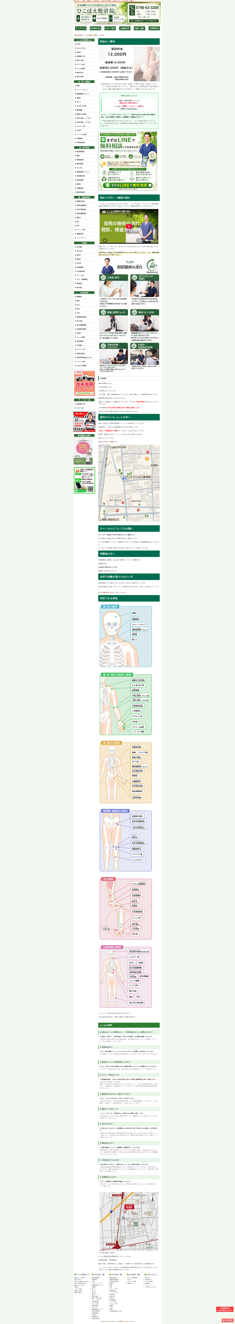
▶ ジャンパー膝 (80, 229)
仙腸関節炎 (95, 1316)
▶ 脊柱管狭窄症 (80, 176)
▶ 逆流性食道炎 (80, 353)
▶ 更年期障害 (79, 341)
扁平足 (111, 1298)
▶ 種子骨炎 (78, 287)
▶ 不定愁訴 (78, 345)
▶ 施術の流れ (79, 72)
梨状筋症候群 (96, 1318)
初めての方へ (78, 1279)
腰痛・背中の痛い (97, 1298)
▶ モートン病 (79, 275)
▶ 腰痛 (77, 155)
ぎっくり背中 (96, 1300)
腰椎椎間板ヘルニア (98, 1309)
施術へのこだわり (79, 1285)
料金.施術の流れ (95, 28)
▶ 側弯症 (78, 184)
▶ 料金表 (78, 52)
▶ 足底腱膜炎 (79, 267)
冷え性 (129, 1279)
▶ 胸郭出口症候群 (80, 114)
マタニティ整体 (131, 1281)
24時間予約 (154, 28)
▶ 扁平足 (78, 255)
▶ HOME (78, 44)
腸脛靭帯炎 (113, 1290)
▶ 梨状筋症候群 (80, 192)
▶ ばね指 (78, 130)
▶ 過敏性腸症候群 (80, 317)
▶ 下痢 (77, 313)
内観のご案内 (78, 1290)
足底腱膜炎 (113, 1300)
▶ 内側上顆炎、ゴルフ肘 (82, 122)
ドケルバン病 (113, 1303)
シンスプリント (114, 1292)
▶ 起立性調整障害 (80, 325)
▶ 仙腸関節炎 (79, 188)
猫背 (93, 1294)
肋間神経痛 (95, 1302)
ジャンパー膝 (113, 1289)
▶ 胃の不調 (78, 321)
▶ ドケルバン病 (80, 126)
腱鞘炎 (111, 1305)
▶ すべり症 (78, 168)
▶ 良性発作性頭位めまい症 (83, 357)
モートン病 (113, 1302)
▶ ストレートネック (81, 89)
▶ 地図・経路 (79, 60)
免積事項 (147, 1283)
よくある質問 (149, 1281)
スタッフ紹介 (110, 28)
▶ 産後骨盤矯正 (80, 151)
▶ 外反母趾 (78, 247)
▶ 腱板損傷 (78, 110)
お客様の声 (124, 28)
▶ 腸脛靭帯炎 (79, 234)
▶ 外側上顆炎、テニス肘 (82, 118)
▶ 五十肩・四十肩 (80, 106)
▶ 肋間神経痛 (79, 159)
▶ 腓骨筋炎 (78, 283)
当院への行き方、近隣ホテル (107, 441)
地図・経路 (139, 28)
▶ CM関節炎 (79, 138)
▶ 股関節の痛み (80, 201)
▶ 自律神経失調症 (80, 329)
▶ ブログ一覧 (79, 408)
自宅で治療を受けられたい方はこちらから (112, 592)
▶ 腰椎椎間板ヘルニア (82, 172)
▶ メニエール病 (80, 361)
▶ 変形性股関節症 (80, 205)
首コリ (94, 1289)
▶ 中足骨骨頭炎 (80, 271)
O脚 (111, 1285)
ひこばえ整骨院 (118, 1321)
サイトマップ (149, 1285)
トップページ (81, 28)
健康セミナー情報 (79, 1277)
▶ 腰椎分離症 (79, 164)
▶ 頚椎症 (78, 98)
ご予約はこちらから (150, 1287)
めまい (111, 1307)
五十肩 (94, 1292)
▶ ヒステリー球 (80, 349)
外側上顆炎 (95, 1296)
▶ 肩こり (78, 102)
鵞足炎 (111, 1283)
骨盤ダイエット (131, 1283)
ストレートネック (97, 1283)
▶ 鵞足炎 (78, 217)
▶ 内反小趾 (78, 251)
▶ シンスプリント (80, 238)
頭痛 (93, 1281)
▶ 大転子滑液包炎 (80, 209)
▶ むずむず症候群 (80, 365)
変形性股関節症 (114, 1281)
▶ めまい (78, 304)
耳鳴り (111, 1309)
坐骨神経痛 (95, 1313)
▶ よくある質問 (80, 68)
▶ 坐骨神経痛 (79, 180)
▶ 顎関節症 (78, 296)
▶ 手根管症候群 (80, 142)
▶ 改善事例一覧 (80, 56)
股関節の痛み (113, 1277)
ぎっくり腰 (95, 1303)
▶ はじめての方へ (80, 48)
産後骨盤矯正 (96, 1277)
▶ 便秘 (77, 309)
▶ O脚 (77, 225)
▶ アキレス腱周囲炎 (81, 279)
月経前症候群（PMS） (116, 1311)
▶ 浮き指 (78, 263)
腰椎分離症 (95, 1305)
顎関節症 (94, 1279)
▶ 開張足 (78, 259)
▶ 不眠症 (78, 333)
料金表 (76, 1287)
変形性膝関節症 (114, 1279)
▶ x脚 (76, 221)
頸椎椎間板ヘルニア (98, 1285)
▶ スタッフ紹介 (80, 64)
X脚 (111, 1287)
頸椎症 (94, 1287)
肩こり (94, 1290)
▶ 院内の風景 (79, 76)
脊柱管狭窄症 (96, 1311)
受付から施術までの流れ (81, 1281)
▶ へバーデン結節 (80, 134)
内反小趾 (112, 1296)
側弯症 (94, 1315)
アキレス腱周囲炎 (132, 1277)
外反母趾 (112, 1294)
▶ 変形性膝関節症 (80, 213)
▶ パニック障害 (80, 337)
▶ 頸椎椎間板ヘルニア (82, 94)
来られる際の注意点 (80, 1283)
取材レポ (147, 1277)
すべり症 (94, 1307)
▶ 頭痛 (77, 85)
